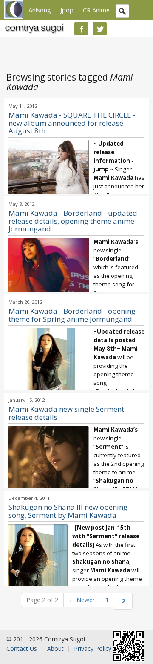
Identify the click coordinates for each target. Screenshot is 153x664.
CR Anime (96, 10)
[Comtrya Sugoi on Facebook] (81, 28)
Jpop (67, 10)
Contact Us (21, 648)
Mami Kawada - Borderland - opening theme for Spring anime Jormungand (72, 315)
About (55, 648)
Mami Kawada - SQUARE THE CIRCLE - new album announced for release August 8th (71, 123)
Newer (82, 600)
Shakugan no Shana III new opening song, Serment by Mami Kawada (68, 511)
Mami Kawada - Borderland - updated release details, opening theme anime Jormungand (72, 221)
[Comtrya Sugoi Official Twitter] (100, 28)
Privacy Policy (92, 648)
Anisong (39, 10)
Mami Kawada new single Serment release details (66, 413)
